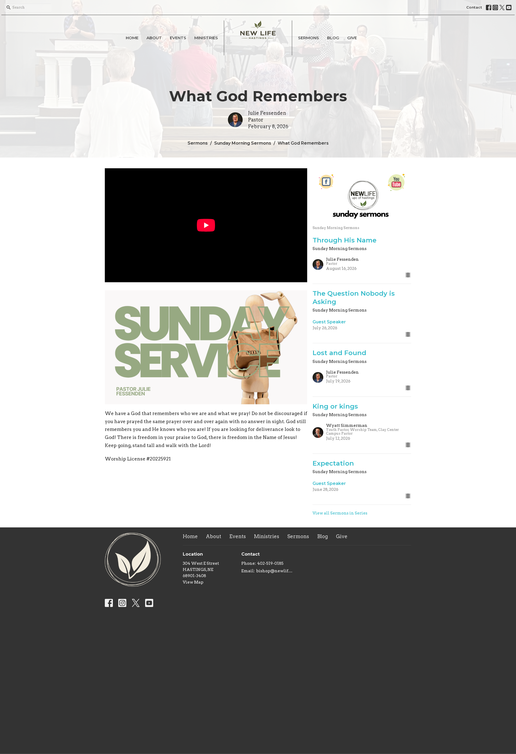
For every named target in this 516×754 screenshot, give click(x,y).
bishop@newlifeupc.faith (275, 571)
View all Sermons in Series (340, 513)
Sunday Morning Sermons (242, 143)
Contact (474, 7)
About (154, 37)
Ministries (206, 37)
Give (352, 37)
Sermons (308, 37)
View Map (193, 582)
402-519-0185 (270, 563)
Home (132, 37)
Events (178, 37)
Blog (333, 37)
